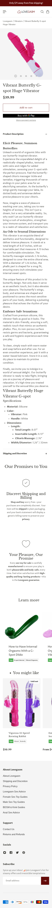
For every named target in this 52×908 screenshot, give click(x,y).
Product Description (13, 134)
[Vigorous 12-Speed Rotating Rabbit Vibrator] (21, 703)
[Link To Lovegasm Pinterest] (24, 852)
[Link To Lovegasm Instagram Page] (4, 852)
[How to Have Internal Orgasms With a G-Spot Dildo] (22, 639)
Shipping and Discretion (15, 453)
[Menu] (5, 11)
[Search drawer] (42, 12)
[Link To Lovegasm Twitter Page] (17, 852)
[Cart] (47, 12)
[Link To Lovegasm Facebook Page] (11, 852)
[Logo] (26, 11)
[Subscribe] (45, 881)
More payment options (26, 120)
